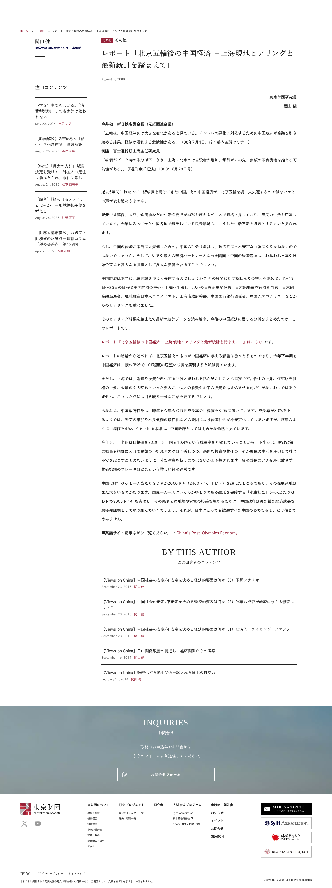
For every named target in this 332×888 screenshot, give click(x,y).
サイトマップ (77, 873)
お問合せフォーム (166, 774)
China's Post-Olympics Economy (206, 533)
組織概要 (92, 818)
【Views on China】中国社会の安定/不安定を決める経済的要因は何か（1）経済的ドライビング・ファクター (199, 632)
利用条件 (25, 873)
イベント (217, 820)
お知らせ (217, 813)
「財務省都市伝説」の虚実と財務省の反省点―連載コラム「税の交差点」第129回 (61, 239)
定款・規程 (93, 835)
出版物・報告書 (222, 805)
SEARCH (217, 836)
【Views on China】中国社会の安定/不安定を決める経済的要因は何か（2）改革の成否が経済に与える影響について (199, 607)
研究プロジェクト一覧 (131, 813)
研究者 (158, 805)
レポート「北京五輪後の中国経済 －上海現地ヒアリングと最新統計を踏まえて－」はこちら (182, 342)
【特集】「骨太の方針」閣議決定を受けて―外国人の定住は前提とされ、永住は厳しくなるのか (61, 174)
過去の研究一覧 (127, 818)
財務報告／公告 (96, 841)
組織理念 (92, 824)
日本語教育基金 (182, 818)
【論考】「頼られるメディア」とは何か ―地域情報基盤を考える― (61, 208)
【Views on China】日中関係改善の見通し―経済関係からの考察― (199, 653)
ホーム (24, 31)
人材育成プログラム (187, 805)
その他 (41, 31)
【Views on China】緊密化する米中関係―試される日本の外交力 (199, 673)
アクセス (92, 846)
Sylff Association (183, 813)
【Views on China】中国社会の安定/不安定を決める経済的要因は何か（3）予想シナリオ (199, 583)
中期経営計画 (94, 829)
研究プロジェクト (132, 805)
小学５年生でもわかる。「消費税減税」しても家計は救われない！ (61, 114)
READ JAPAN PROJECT (186, 824)
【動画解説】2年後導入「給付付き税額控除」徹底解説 (61, 144)
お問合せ (217, 828)
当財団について (98, 805)
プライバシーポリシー (49, 873)
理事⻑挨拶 (93, 813)
